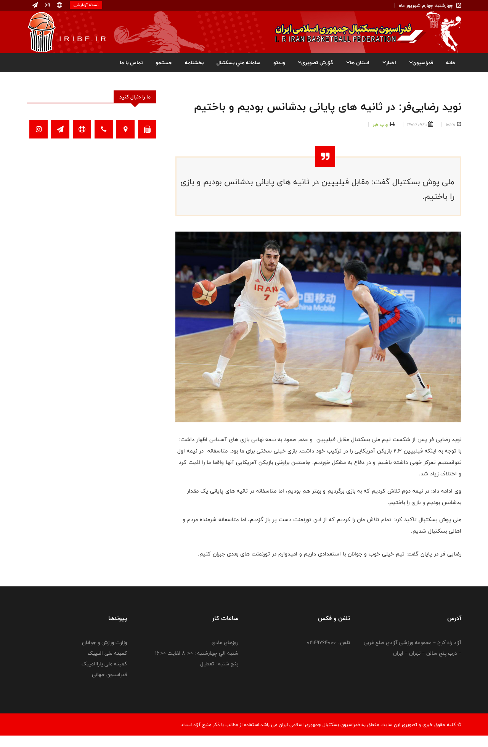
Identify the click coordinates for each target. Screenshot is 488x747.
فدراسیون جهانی (109, 674)
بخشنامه (194, 62)
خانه (451, 62)
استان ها (359, 62)
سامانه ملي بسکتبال (238, 62)
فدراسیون (423, 62)
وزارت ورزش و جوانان (104, 642)
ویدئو (279, 62)
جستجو (164, 62)
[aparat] (58, 5)
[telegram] (35, 5)
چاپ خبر (380, 124)
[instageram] (46, 5)
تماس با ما (131, 62)
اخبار (391, 62)
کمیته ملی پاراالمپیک (104, 663)
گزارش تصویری (317, 62)
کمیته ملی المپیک (107, 653)
